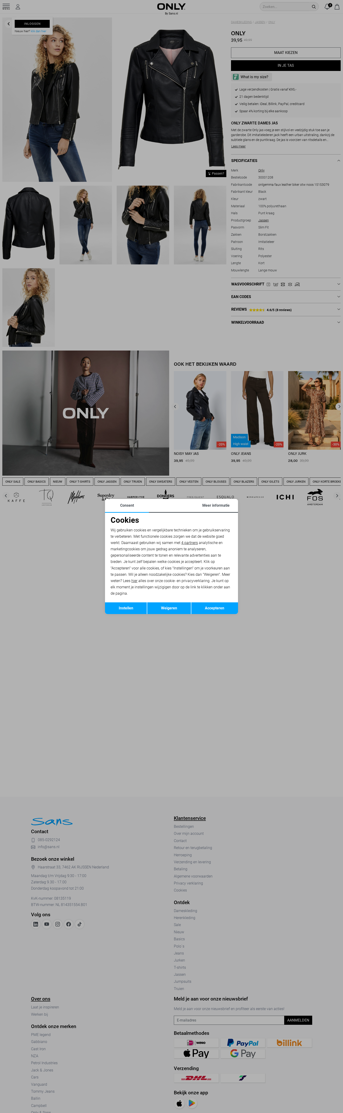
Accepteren (214, 608)
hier (134, 581)
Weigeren (169, 608)
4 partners (189, 543)
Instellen (126, 608)
